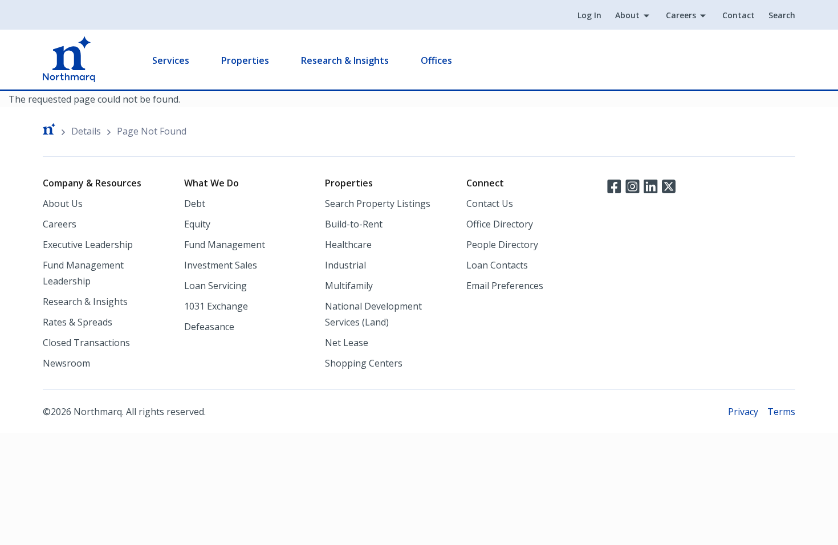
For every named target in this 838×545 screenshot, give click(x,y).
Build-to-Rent (354, 224)
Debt (194, 203)
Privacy (743, 411)
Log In (589, 15)
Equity (197, 224)
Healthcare (348, 244)
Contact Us (489, 203)
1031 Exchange (216, 306)
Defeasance (209, 326)
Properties (245, 60)
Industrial (345, 265)
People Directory (502, 244)
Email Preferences (504, 285)
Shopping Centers (363, 363)
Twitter (669, 185)
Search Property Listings (377, 203)
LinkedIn (650, 185)
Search (781, 15)
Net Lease (346, 342)
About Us (63, 203)
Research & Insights (345, 60)
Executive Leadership (88, 244)
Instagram (632, 185)
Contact (738, 15)
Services (170, 60)
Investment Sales (220, 265)
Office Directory (499, 224)
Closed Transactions (86, 342)
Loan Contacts (497, 265)
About (627, 15)
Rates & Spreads (77, 322)
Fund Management (224, 244)
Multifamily (349, 285)
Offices (436, 60)
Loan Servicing (215, 285)
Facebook (614, 185)
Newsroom (66, 363)
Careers (681, 15)
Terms (781, 411)
